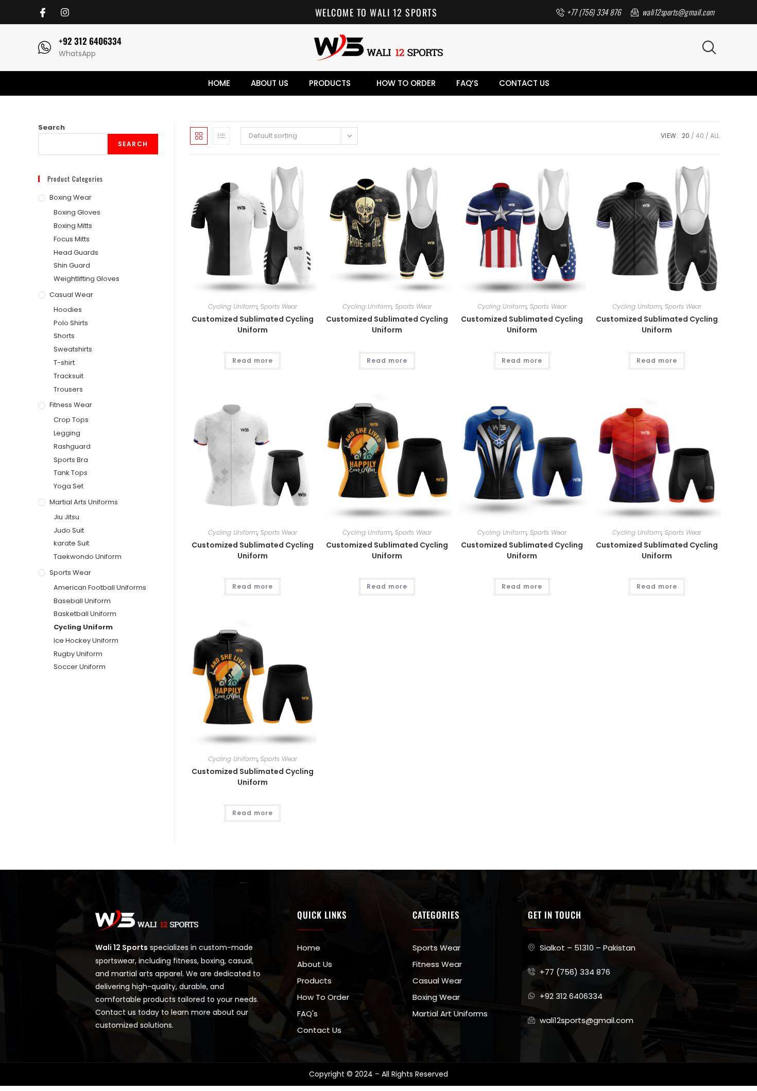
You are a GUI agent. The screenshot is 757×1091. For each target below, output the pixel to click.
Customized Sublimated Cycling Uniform (253, 324)
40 (700, 135)
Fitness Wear (70, 405)
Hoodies (68, 309)
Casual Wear (71, 295)
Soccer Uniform (80, 667)
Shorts (64, 336)
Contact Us (524, 83)
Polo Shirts (71, 323)
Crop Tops (71, 420)
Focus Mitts (72, 239)
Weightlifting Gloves (86, 279)
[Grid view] (199, 136)
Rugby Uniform (78, 654)
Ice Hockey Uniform (86, 640)
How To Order (406, 83)
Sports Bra (71, 460)
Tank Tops (71, 473)
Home (219, 83)
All (714, 135)
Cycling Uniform (232, 306)
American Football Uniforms (100, 587)
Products (330, 83)
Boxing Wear (70, 197)
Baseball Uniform (82, 601)
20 (686, 135)
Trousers (68, 389)
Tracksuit (68, 376)
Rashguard (72, 446)
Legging (67, 433)
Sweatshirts (73, 349)
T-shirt (64, 362)
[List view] (221, 136)
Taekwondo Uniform (88, 556)
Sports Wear (279, 306)
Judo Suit (69, 530)
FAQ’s (467, 83)
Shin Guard (72, 265)
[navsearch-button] (709, 47)
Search (51, 127)
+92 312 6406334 (90, 40)
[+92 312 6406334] (44, 47)
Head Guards (76, 252)
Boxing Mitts (73, 226)
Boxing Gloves (77, 212)
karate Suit (71, 543)
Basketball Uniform (85, 614)
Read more (252, 360)
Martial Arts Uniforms (83, 502)
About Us (269, 83)
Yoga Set (68, 486)
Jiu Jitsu (66, 517)
